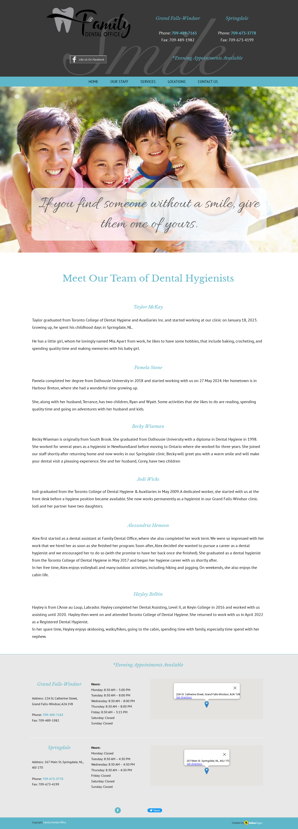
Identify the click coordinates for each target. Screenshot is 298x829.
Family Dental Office (54, 822)
